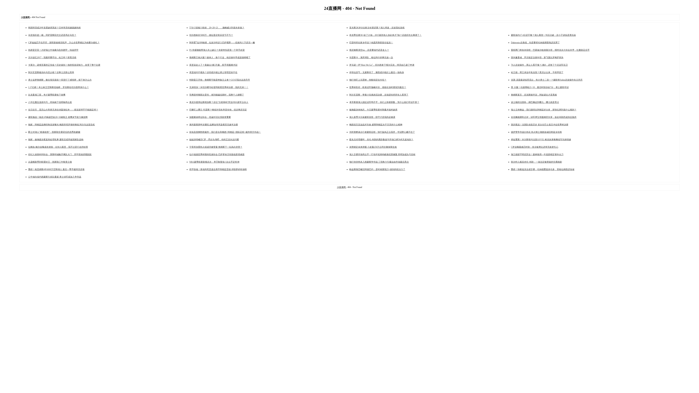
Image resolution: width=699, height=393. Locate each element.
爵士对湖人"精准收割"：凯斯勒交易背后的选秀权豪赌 (54, 132)
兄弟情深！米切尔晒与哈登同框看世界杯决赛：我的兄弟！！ (218, 87)
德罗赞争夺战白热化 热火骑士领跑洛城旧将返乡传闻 (536, 132)
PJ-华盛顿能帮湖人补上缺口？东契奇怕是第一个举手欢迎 (217, 50)
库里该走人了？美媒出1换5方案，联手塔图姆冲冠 (213, 65)
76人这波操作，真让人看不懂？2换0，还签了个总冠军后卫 (539, 65)
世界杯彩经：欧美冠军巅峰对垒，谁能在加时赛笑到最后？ (377, 87)
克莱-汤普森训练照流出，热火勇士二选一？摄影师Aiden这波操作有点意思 (546, 80)
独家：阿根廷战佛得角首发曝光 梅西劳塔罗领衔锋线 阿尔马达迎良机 (61, 124)
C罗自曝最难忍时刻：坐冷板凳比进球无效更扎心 (534, 147)
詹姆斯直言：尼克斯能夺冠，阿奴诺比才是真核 (534, 95)
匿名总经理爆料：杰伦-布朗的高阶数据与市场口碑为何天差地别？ (381, 139)
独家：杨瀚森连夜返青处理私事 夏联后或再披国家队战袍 (55, 139)
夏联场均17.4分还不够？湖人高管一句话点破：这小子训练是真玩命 (543, 35)
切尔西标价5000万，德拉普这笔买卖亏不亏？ (211, 35)
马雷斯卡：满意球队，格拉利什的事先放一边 (371, 57)
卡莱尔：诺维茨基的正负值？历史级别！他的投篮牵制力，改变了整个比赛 (64, 65)
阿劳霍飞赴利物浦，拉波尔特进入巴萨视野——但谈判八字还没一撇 (222, 42)
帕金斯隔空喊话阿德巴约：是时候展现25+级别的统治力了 (377, 169)
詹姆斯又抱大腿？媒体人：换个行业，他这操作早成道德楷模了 (219, 57)
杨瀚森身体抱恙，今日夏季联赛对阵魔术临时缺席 (373, 109)
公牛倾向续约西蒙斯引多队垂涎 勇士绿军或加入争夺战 (54, 177)
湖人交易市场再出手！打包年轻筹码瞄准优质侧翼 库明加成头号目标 (382, 154)
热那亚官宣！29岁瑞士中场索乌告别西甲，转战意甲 (53, 50)
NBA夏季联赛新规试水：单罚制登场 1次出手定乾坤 (214, 162)
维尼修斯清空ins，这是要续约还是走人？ (369, 50)
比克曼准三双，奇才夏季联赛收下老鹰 (46, 95)
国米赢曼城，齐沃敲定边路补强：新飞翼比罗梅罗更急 (537, 57)
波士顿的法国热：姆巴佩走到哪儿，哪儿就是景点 (535, 102)
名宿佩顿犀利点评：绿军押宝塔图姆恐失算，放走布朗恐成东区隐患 (543, 117)
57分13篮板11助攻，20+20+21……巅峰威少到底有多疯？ (216, 27)
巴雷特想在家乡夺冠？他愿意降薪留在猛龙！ (371, 42)
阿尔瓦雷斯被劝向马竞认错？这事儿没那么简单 (51, 72)
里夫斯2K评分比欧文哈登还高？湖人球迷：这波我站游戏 (376, 27)
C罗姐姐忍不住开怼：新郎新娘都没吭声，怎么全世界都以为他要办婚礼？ (64, 42)
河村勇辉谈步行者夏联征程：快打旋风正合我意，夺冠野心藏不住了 (382, 132)
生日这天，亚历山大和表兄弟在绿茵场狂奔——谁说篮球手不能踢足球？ (63, 109)
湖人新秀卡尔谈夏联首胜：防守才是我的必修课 (372, 117)
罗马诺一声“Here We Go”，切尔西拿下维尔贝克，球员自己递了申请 (381, 65)
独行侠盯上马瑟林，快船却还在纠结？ (367, 80)
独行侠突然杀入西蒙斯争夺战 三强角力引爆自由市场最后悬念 (379, 162)
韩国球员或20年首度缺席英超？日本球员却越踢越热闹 (54, 27)
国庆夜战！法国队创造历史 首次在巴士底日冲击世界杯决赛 (539, 124)
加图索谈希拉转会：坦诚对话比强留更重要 (210, 117)
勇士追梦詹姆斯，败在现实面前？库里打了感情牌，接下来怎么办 (60, 80)
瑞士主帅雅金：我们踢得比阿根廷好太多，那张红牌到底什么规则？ (543, 109)
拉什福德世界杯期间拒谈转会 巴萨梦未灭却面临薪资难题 (216, 154)
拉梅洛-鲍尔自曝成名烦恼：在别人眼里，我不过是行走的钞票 (58, 147)
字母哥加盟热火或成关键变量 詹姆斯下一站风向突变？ (215, 147)
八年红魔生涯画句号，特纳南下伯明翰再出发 (50, 102)
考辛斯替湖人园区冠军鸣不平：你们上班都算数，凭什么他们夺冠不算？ (384, 102)
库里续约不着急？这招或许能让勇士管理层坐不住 (213, 72)
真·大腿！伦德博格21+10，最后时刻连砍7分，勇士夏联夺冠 (540, 87)
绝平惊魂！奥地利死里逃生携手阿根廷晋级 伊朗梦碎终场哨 (218, 169)
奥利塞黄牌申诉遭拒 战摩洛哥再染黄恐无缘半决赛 (213, 124)
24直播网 (341, 187)
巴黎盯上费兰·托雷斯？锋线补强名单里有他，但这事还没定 (218, 109)
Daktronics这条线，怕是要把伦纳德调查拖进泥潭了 (535, 42)
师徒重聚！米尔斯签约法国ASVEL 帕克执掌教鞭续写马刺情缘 (541, 139)
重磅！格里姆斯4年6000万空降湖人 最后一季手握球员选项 (56, 169)
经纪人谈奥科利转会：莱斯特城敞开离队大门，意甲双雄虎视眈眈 (60, 154)
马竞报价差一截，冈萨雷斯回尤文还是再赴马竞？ (52, 35)
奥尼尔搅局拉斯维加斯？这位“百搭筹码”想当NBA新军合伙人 (218, 102)
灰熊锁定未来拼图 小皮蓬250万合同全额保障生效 (373, 147)
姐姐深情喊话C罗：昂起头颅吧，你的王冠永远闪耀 (214, 139)
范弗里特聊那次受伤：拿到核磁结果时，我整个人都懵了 (216, 95)
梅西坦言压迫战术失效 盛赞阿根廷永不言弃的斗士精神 (375, 124)
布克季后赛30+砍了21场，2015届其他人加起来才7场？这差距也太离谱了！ (385, 35)
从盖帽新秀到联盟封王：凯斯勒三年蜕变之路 (50, 162)
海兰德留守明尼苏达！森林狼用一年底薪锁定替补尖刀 (537, 154)
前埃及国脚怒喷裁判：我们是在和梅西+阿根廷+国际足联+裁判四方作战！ (225, 132)
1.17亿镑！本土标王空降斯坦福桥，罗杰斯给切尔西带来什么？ (58, 87)
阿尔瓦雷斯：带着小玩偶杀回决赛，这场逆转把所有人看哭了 (378, 95)
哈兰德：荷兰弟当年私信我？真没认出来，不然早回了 (537, 72)
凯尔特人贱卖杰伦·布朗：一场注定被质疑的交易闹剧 (536, 162)
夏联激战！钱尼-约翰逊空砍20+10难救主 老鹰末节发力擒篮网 (58, 117)
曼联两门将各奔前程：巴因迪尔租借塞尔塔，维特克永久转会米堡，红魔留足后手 (550, 50)
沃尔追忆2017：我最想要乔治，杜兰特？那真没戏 (52, 57)
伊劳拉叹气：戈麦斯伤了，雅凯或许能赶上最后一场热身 (376, 72)
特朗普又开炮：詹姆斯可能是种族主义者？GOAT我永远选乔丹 (219, 80)
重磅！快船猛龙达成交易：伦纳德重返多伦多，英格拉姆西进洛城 (542, 169)
